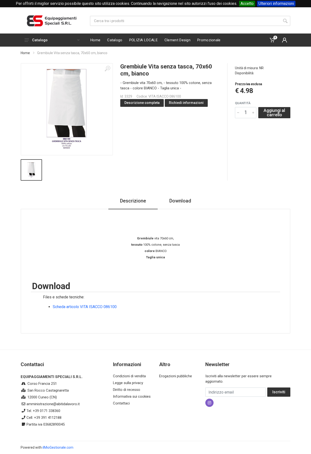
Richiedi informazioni (186, 103)
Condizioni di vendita (129, 376)
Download (180, 201)
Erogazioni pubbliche (175, 376)
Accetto (247, 3)
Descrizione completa (142, 103)
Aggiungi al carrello (274, 112)
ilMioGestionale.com (58, 447)
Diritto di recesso (126, 389)
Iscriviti (278, 392)
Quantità (243, 103)
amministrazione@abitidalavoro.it (53, 404)
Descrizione (133, 201)
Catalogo (40, 40)
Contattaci (121, 403)
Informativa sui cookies (132, 396)
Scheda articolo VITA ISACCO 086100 (85, 306)
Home (25, 53)
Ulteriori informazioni (276, 3)
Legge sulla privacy (128, 383)
